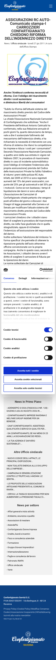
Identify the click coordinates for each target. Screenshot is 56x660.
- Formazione (13, 543)
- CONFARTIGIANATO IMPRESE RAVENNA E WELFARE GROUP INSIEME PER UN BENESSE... (27, 418)
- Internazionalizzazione (18, 552)
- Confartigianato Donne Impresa (22, 529)
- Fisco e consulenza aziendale (20, 538)
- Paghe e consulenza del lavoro (21, 556)
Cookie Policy (24, 609)
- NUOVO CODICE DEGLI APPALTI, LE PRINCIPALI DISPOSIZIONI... (23, 459)
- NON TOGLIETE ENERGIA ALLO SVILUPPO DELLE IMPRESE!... (27, 467)
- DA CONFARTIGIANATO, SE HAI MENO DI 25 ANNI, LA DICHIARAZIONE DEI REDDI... (27, 434)
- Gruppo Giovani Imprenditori (20, 547)
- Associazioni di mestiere (18, 520)
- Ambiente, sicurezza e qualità (20, 516)
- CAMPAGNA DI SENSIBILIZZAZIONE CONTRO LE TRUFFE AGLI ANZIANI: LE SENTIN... (25, 476)
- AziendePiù (12, 525)
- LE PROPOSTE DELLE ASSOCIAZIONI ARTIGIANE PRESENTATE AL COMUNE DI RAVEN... (25, 486)
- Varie (9, 570)
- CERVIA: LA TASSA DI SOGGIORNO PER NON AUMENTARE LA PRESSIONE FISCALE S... (28, 495)
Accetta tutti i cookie (28, 370)
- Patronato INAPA (15, 561)
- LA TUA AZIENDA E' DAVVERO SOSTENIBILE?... (21, 442)
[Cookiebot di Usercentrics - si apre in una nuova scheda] (40, 270)
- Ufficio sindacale (15, 565)
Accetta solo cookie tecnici (28, 388)
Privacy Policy (10, 609)
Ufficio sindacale (18, 43)
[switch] (48, 339)
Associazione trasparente (23, 612)
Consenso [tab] (8, 278)
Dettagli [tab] (23, 278)
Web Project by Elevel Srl (13, 619)
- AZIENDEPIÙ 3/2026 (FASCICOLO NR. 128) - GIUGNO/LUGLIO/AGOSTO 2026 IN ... (28, 409)
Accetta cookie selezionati (28, 379)
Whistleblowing (43, 612)
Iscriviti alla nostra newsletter (17, 615)
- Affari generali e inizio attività (20, 511)
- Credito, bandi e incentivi (18, 534)
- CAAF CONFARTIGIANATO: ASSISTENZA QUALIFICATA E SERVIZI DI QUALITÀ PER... (26, 427)
